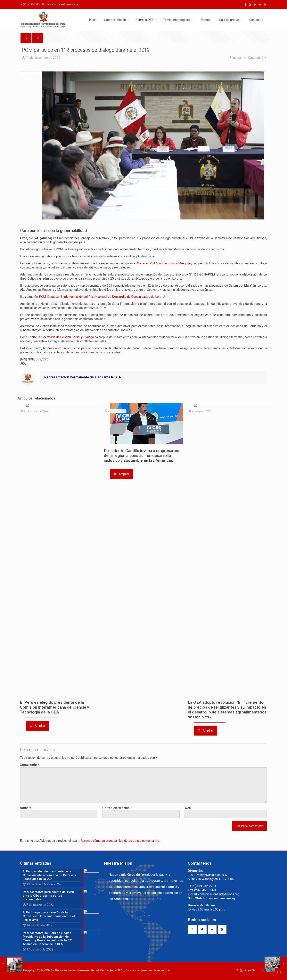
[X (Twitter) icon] (250, 4)
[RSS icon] (264, 4)
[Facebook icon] (245, 4)
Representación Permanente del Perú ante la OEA (82, 377)
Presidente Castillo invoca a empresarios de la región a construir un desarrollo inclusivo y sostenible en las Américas (141, 455)
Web (187, 808)
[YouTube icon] (255, 4)
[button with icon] (192, 929)
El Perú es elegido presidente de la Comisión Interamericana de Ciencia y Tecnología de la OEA (54, 707)
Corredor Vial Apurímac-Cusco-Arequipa (164, 263)
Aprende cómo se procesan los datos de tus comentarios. (120, 841)
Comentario (29, 765)
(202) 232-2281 (31, 4)
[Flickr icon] (259, 4)
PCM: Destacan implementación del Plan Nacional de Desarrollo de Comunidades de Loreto (101, 297)
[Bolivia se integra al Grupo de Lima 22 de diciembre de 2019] (11, 964)
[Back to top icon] (263, 971)
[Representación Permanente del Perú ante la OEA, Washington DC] (43, 20)
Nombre (27, 808)
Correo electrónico (117, 808)
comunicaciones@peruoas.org (62, 4)
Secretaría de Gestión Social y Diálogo (67, 337)
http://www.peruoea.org (219, 898)
